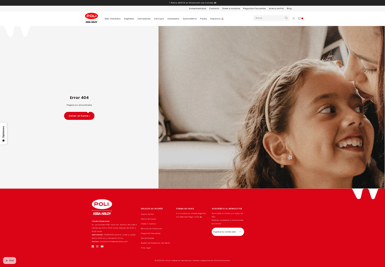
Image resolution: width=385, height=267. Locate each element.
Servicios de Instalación (151, 229)
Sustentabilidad (197, 8)
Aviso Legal (146, 248)
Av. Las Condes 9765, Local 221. (106, 225)
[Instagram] (97, 246)
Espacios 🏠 (217, 18)
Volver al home (79, 115)
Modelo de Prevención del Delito (155, 243)
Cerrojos (159, 18)
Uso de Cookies (147, 238)
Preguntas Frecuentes (254, 8)
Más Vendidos (113, 18)
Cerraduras (144, 18)
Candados (173, 18)
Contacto (214, 8)
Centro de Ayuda (148, 219)
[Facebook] (93, 246)
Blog (289, 8)
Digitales (129, 18)
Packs (203, 18)
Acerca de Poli (276, 8)
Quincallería (190, 18)
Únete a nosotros (231, 8)
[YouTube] (102, 246)
